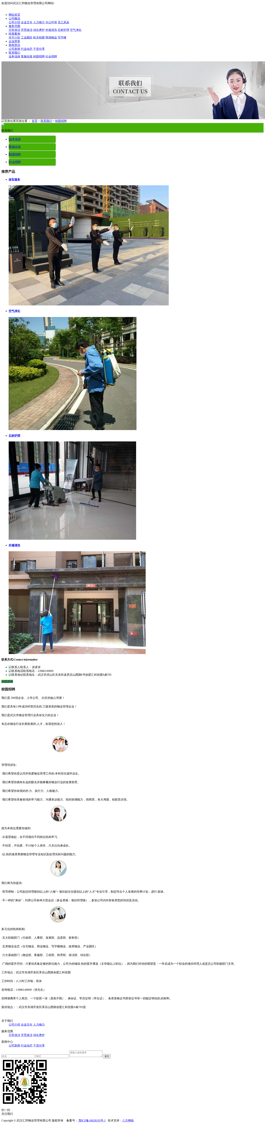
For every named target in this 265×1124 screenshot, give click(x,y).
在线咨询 (7, 681)
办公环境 (51, 22)
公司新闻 (14, 48)
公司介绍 (14, 22)
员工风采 (63, 22)
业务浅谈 (14, 56)
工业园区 (26, 37)
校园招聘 (39, 56)
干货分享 (39, 48)
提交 (107, 1056)
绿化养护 (39, 29)
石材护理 (63, 29)
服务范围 (14, 26)
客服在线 (26, 56)
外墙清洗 (51, 29)
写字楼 (62, 37)
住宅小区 (14, 37)
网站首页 (14, 14)
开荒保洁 (26, 29)
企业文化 (26, 22)
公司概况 (14, 18)
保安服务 (14, 179)
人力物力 (39, 22)
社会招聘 (51, 56)
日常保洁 (14, 29)
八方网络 (128, 1120)
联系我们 (14, 52)
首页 (34, 120)
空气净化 (75, 29)
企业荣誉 (14, 41)
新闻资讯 (14, 45)
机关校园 (39, 37)
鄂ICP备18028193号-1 (92, 1120)
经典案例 (14, 33)
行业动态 (26, 48)
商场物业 (51, 37)
